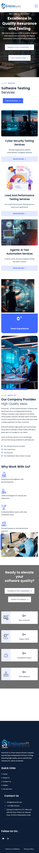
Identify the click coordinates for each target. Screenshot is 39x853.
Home (5, 774)
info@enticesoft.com (14, 802)
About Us (6, 778)
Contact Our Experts (18, 599)
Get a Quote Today (18, 58)
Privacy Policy (29, 849)
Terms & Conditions (12, 849)
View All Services (11, 101)
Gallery (5, 785)
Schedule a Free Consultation (18, 591)
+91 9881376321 (13, 806)
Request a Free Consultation (18, 47)
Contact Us (7, 781)
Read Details (18, 159)
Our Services (7, 789)
